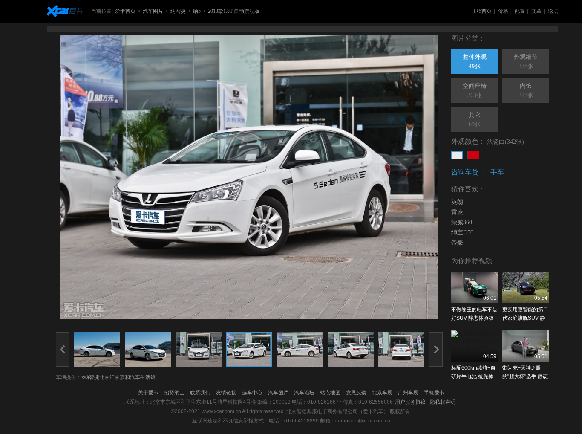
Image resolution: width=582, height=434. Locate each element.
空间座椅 (475, 90)
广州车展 (408, 393)
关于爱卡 (148, 393)
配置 (520, 11)
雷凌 (457, 212)
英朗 (457, 202)
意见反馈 (356, 393)
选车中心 (252, 393)
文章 (536, 11)
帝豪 (457, 243)
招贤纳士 (174, 393)
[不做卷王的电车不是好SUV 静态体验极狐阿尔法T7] (474, 287)
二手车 (494, 172)
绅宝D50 (462, 232)
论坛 (553, 11)
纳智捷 (178, 11)
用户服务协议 (410, 402)
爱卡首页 (125, 11)
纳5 (197, 11)
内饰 (526, 90)
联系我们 (200, 393)
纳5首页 (483, 11)
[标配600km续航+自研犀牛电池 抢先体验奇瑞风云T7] (474, 346)
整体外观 (475, 61)
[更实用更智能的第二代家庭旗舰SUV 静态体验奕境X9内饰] (525, 287)
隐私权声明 (442, 402)
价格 (503, 11)
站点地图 (330, 393)
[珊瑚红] (473, 155)
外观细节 (526, 61)
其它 (475, 119)
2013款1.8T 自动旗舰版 (233, 11)
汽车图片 (153, 11)
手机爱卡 (434, 393)
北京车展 (382, 393)
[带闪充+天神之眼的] (525, 346)
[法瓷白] (457, 155)
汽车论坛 (304, 393)
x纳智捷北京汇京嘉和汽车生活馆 (118, 377)
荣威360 (461, 222)
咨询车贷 (464, 172)
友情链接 (226, 393)
